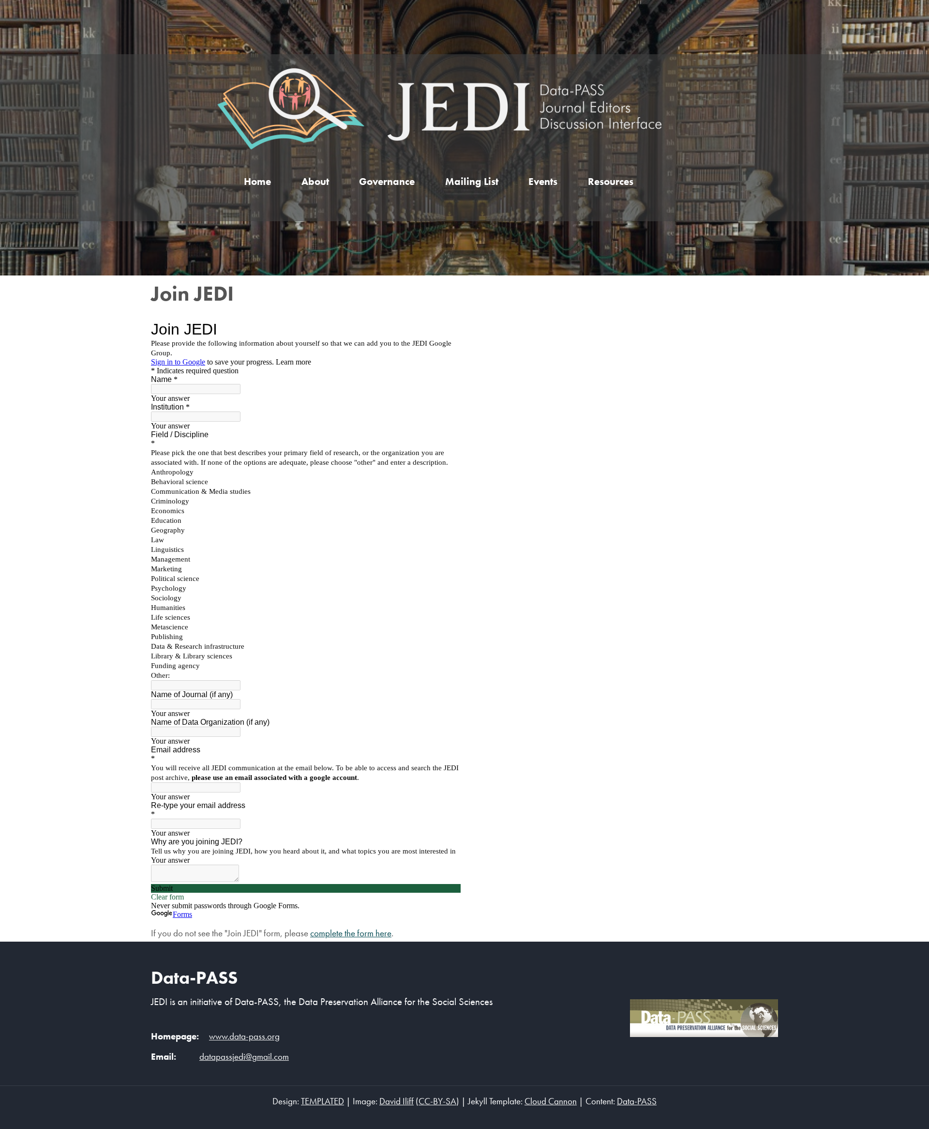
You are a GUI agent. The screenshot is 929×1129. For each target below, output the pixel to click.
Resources (610, 181)
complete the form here (350, 933)
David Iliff (396, 1101)
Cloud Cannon (550, 1101)
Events (542, 181)
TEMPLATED (322, 1101)
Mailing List (471, 181)
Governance (387, 181)
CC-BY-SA (437, 1101)
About (315, 181)
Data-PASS (194, 977)
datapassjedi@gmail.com (244, 1057)
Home (257, 181)
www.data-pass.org (244, 1036)
